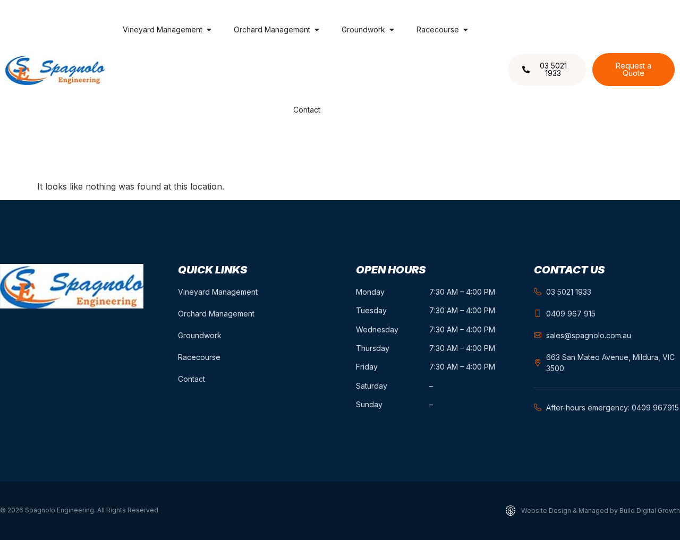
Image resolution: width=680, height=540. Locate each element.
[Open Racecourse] (465, 29)
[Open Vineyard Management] (208, 29)
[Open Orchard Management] (316, 29)
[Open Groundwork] (391, 29)
